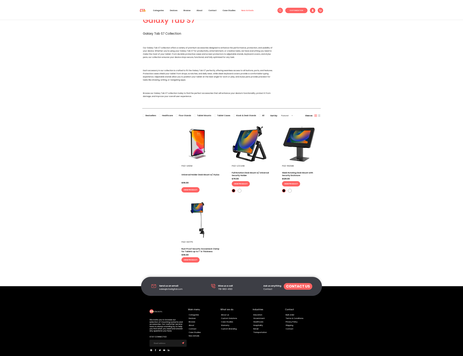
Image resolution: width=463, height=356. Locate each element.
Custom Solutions (229, 318)
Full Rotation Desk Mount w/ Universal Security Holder (250, 174)
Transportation (260, 332)
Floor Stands (185, 115)
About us (225, 314)
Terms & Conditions (294, 318)
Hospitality (258, 325)
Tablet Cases (223, 115)
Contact (212, 10)
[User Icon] (312, 10)
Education (257, 314)
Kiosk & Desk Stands (246, 115)
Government (259, 318)
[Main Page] (143, 10)
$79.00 (235, 179)
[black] (233, 190)
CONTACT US (298, 286)
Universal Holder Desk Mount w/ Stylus (200, 174)
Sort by (273, 116)
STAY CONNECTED (158, 337)
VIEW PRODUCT (190, 190)
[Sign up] (183, 343)
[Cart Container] (320, 10)
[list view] (319, 115)
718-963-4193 (225, 289)
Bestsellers (151, 115)
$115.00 (185, 183)
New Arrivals (247, 10)
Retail (255, 329)
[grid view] (315, 115)
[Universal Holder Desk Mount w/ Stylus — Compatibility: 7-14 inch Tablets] (201, 144)
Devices (173, 10)
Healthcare (167, 115)
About (199, 10)
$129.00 (286, 179)
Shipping (289, 325)
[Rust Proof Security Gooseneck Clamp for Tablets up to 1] (201, 220)
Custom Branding (229, 329)
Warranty (225, 325)
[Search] (280, 10)
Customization (296, 10)
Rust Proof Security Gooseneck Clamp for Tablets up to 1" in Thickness (200, 250)
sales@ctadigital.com (171, 289)
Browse (187, 10)
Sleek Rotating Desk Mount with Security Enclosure (297, 174)
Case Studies (229, 10)
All (263, 115)
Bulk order (290, 314)
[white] (239, 190)
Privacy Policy (291, 321)
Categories (158, 10)
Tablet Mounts (204, 115)
